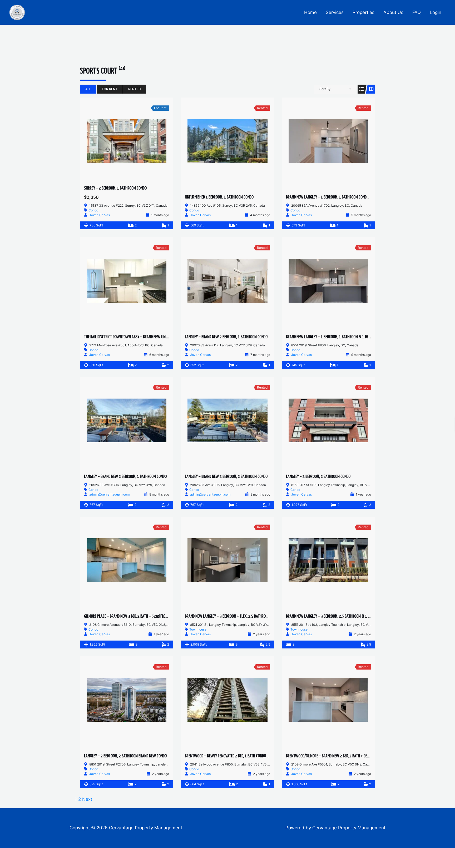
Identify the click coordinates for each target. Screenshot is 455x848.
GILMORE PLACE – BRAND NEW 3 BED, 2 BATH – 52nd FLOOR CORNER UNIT (136, 616)
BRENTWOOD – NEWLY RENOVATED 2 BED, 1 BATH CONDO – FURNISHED (235, 756)
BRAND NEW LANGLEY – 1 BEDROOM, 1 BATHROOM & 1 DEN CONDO (333, 337)
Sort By (324, 89)
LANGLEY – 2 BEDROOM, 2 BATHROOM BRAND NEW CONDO (125, 756)
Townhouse (197, 629)
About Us (393, 12)
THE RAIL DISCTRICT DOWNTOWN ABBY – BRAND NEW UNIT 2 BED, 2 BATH (136, 337)
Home (310, 12)
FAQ (416, 12)
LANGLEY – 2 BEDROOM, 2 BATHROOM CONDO (318, 476)
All (88, 89)
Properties (363, 12)
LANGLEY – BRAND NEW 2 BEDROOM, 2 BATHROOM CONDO (226, 476)
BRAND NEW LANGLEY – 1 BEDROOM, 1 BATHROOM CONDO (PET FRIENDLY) (338, 197)
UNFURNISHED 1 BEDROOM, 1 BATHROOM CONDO (219, 197)
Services (335, 12)
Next (87, 799)
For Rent (109, 89)
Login (435, 12)
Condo (93, 210)
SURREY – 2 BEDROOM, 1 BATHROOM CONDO (115, 188)
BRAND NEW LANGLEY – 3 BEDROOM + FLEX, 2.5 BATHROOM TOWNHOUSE (237, 616)
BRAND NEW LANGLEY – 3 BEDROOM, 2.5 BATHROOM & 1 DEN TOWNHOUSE (339, 616)
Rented (134, 89)
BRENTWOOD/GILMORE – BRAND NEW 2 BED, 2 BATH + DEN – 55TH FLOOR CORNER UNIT (348, 756)
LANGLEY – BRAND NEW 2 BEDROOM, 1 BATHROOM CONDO (226, 337)
